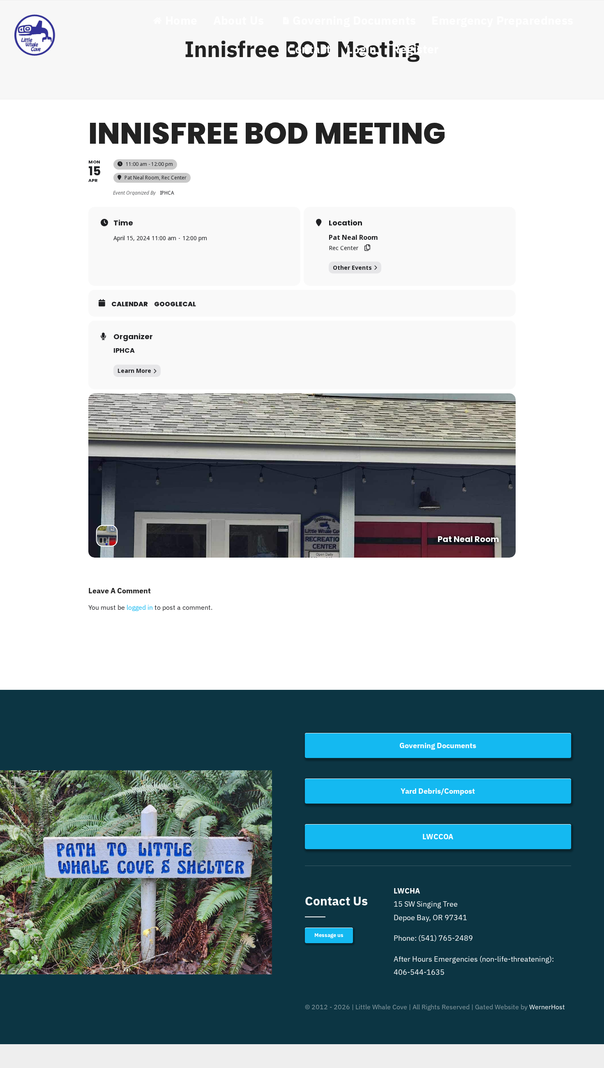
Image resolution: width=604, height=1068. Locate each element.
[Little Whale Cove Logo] (35, 16)
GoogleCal (175, 304)
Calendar (129, 304)
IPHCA (124, 350)
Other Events (352, 267)
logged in (140, 607)
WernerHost (547, 1007)
